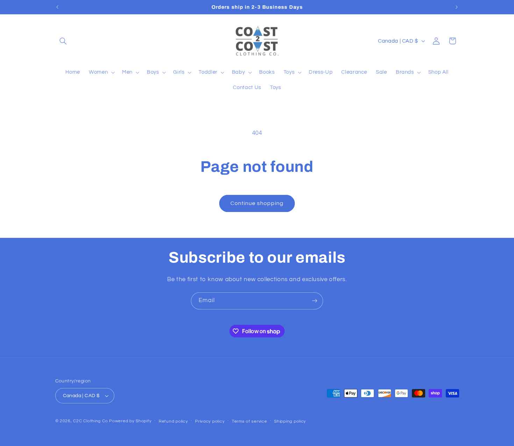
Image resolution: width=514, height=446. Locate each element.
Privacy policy (209, 421)
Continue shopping (257, 203)
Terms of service (249, 421)
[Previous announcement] (57, 7)
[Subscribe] (315, 300)
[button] (63, 41)
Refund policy (173, 421)
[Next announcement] (456, 7)
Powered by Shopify (130, 421)
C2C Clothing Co (90, 421)
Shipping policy (290, 421)
